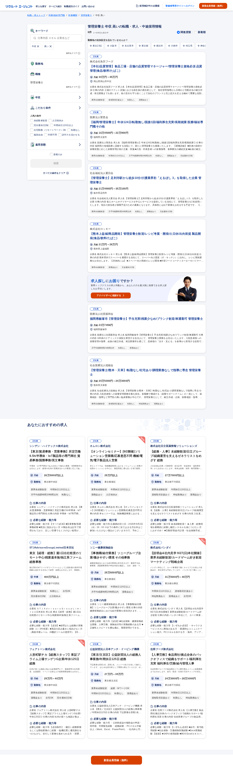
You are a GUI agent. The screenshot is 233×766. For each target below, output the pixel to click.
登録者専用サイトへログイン (179, 6)
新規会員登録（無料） (213, 6)
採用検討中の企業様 (149, 6)
